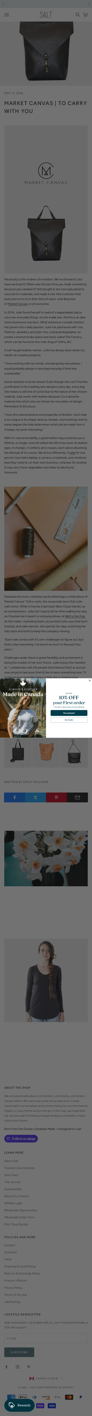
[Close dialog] (89, 680)
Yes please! (69, 713)
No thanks (69, 720)
